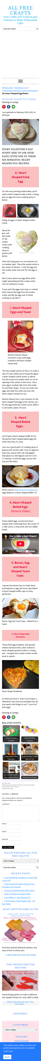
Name (4, 824)
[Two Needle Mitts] (20, 980)
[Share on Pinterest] (4, 107)
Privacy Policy (21, 1036)
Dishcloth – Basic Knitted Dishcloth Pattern (21, 915)
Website (5, 839)
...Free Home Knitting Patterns (20, 955)
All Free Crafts (20, 10)
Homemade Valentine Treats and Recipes (19, 90)
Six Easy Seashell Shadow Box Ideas (19, 890)
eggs (11, 788)
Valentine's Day (21, 87)
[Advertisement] (20, 56)
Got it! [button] (7, 1057)
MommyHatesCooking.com (26, 489)
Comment (6, 804)
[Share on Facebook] (8, 107)
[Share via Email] (13, 107)
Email (4, 831)
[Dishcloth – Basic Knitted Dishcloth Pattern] (20, 930)
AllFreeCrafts (7, 87)
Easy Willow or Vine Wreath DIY (17, 897)
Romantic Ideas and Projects (10, 786)
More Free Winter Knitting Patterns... (20, 1003)
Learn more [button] (8, 1051)
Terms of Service (21, 1040)
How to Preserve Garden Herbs (17, 894)
